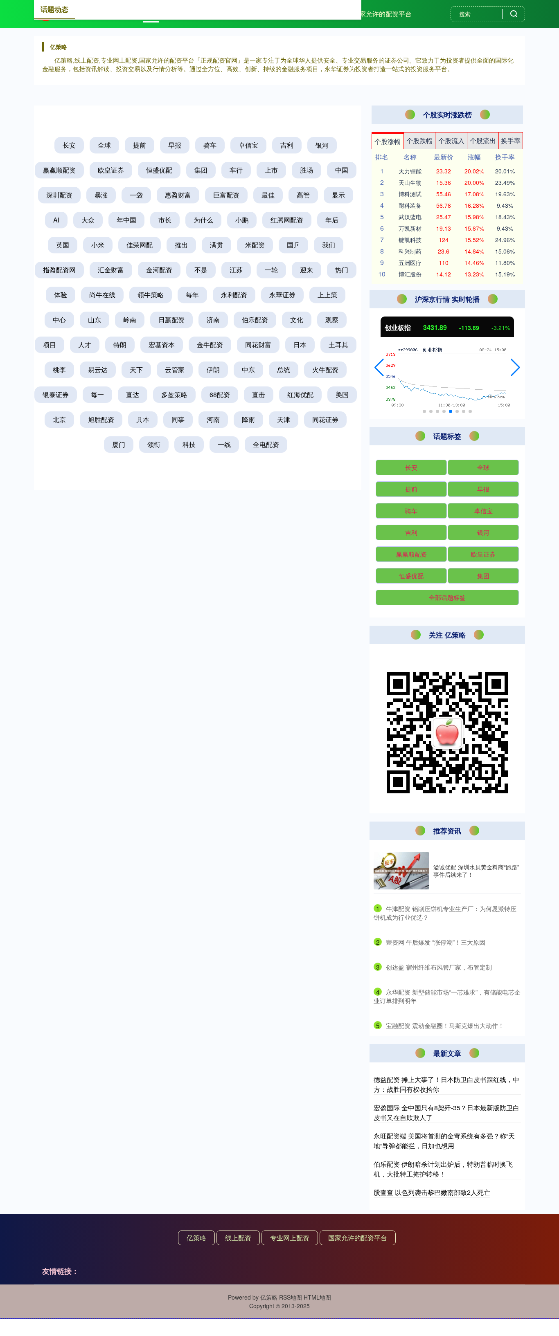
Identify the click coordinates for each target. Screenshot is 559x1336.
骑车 (209, 145)
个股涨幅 (387, 141)
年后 (331, 220)
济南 (213, 319)
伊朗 (213, 369)
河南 (213, 419)
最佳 (268, 195)
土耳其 (338, 344)
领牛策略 (150, 294)
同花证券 (325, 419)
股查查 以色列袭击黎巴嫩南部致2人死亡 (432, 1192)
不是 (200, 269)
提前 (139, 145)
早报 (174, 145)
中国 (341, 170)
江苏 (236, 269)
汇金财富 (111, 269)
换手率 (511, 140)
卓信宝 (248, 145)
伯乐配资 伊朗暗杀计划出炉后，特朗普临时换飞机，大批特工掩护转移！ (443, 1169)
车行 (236, 170)
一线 (224, 444)
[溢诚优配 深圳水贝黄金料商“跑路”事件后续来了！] (401, 870)
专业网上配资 (289, 1237)
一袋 (136, 195)
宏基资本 (162, 344)
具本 (142, 419)
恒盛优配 (159, 170)
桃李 (59, 369)
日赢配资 (171, 319)
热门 (341, 269)
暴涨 (101, 195)
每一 (97, 394)
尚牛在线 (102, 294)
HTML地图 (317, 1297)
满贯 (216, 244)
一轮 (271, 269)
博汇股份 (410, 274)
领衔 (153, 444)
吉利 (286, 145)
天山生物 (410, 182)
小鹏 (241, 220)
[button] (379, 368)
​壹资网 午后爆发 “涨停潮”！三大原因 (435, 942)
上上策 (327, 294)
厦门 (118, 444)
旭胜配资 (101, 419)
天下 (136, 369)
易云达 (98, 369)
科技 (189, 444)
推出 (181, 244)
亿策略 (196, 1237)
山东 (94, 319)
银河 (322, 145)
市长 (164, 220)
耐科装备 (410, 205)
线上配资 (238, 1237)
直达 (132, 394)
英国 (62, 244)
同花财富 (258, 344)
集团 (200, 170)
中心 (59, 319)
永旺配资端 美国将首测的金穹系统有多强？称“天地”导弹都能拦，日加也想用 (444, 1140)
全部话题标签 (447, 597)
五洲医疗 (410, 262)
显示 (338, 195)
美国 (342, 394)
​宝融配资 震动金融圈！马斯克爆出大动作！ (445, 1025)
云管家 (175, 369)
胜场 (306, 170)
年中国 (126, 220)
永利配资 (234, 294)
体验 (60, 294)
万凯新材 (410, 228)
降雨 (248, 419)
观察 (331, 319)
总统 (283, 369)
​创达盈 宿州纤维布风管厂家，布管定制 (439, 967)
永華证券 (282, 294)
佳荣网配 (139, 244)
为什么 (203, 220)
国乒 (293, 244)
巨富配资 (226, 195)
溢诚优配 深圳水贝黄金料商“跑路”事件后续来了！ (476, 870)
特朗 (119, 344)
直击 (258, 394)
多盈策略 (174, 394)
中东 (248, 369)
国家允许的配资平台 (382, 13)
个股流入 (451, 140)
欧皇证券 (111, 170)
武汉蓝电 (410, 217)
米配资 (255, 244)
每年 (192, 294)
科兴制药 (410, 251)
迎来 (306, 269)
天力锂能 (410, 171)
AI (56, 220)
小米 (97, 244)
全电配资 (266, 444)
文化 (296, 319)
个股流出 (483, 140)
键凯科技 (410, 240)
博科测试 (410, 194)
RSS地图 (290, 1297)
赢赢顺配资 (59, 170)
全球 (104, 145)
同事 (178, 419)
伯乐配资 (255, 319)
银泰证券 (56, 394)
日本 (300, 344)
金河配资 (159, 269)
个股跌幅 (419, 140)
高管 (303, 195)
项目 (49, 344)
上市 (271, 170)
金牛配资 (210, 344)
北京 (59, 419)
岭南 (129, 319)
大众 (88, 220)
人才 (84, 344)
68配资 (220, 394)
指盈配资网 (59, 269)
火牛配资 (325, 369)
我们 (328, 244)
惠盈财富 (178, 195)
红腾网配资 (286, 220)
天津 (283, 419)
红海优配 (300, 394)
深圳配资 (59, 195)
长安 (69, 145)
